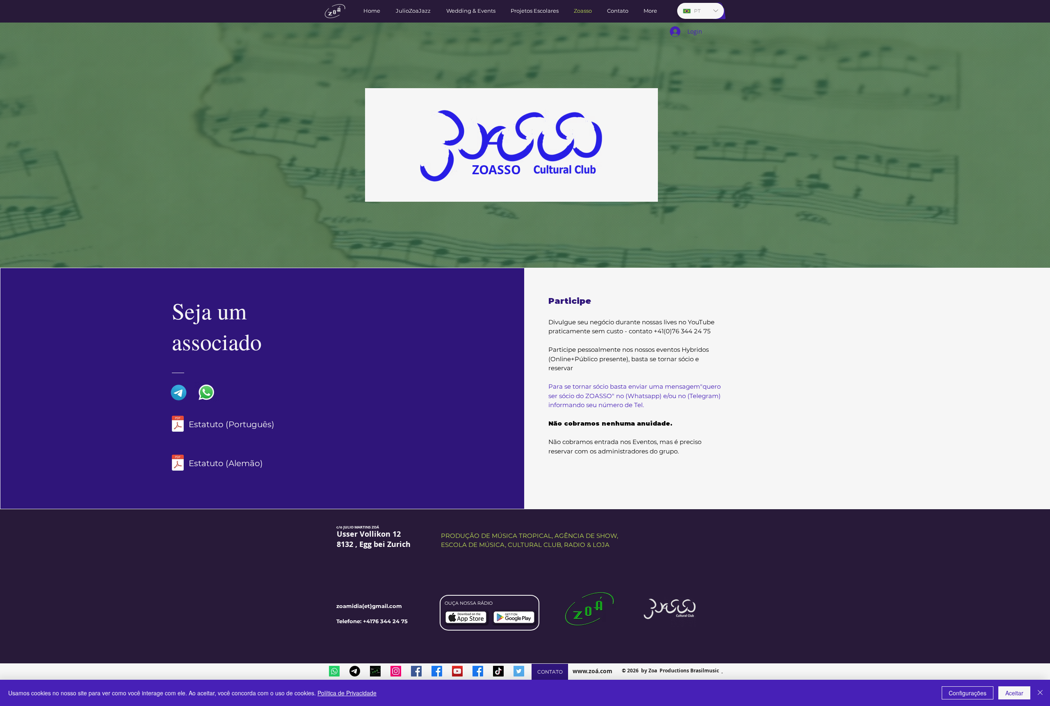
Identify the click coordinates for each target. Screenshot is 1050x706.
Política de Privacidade (347, 693)
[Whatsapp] (334, 671)
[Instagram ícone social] (395, 671)
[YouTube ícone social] (457, 671)
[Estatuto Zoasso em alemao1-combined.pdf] (178, 464)
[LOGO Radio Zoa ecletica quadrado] (375, 671)
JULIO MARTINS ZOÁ (361, 527)
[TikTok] (498, 671)
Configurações (967, 693)
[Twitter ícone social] (519, 671)
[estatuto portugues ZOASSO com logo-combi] (178, 425)
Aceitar (1014, 693)
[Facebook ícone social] (416, 671)
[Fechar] (1040, 692)
